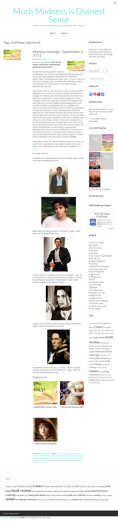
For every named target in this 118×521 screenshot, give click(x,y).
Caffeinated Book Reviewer (99, 266)
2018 (95, 333)
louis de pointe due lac (64, 458)
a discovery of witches (63, 454)
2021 (99, 333)
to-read (109, 377)
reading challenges (101, 367)
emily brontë (100, 349)
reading (92, 367)
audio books (99, 337)
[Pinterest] (98, 94)
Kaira (16, 514)
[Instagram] (95, 94)
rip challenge (104, 371)
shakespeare (94, 374)
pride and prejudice (72, 460)
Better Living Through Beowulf (100, 256)
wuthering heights (94, 382)
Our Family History (96, 290)
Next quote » (94, 121)
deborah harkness (45, 456)
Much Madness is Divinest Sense (59, 15)
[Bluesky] (102, 94)
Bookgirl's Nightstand (97, 261)
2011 (100, 330)
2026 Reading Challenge (102, 215)
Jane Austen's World (96, 282)
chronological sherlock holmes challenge (45, 491)
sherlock (92, 377)
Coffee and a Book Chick (98, 269)
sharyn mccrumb (105, 375)
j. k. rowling (29, 495)
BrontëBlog (93, 264)
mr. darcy (48, 460)
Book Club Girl (94, 258)
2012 (103, 330)
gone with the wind (68, 456)
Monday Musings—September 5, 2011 (58, 53)
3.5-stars (97, 323)
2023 (103, 333)
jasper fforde (51, 495)
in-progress (103, 355)
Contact (64, 33)
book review (21, 490)
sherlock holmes (101, 377)
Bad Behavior (5, 517)
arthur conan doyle (98, 487)
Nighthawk (93, 287)
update (92, 380)
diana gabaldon (57, 456)
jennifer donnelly (99, 361)
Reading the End (95, 295)
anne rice (73, 454)
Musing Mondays (44, 454)
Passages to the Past (97, 293)
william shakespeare (102, 380)
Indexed (92, 279)
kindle (107, 361)
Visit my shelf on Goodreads (99, 189)
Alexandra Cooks (95, 248)
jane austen (52, 458)
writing (111, 380)
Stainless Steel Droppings (98, 301)
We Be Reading (94, 309)
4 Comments (42, 462)
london (91, 364)
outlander (55, 460)
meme (98, 364)
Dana (98, 220)
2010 (95, 330)
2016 (111, 331)
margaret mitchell (77, 458)
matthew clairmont (39, 460)
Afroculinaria (93, 245)
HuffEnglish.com (95, 277)
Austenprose (93, 253)
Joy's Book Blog (95, 285)
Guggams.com (94, 274)
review (93, 371)
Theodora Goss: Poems (98, 306)
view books (111, 228)
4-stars (104, 323)
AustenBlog (93, 250)
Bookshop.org (94, 52)
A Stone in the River (96, 242)
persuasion (62, 460)
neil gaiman (105, 365)
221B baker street (49, 487)
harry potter (85, 491)
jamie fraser (44, 458)
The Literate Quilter (96, 303)
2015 (107, 330)
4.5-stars (28, 486)
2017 (91, 333)
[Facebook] (91, 94)
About (53, 33)
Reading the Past (95, 298)
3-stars (91, 323)
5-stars (98, 327)
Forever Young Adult (96, 272)
